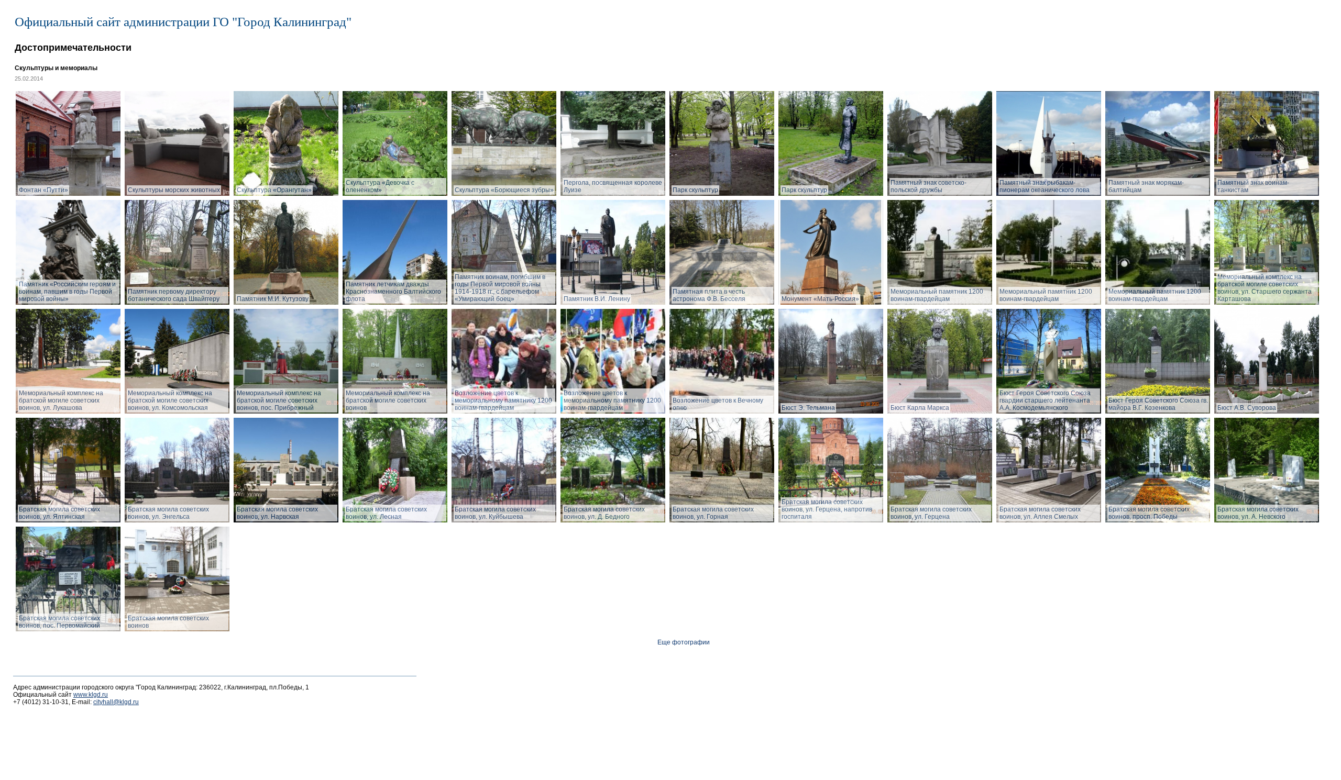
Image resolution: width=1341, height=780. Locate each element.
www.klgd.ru (90, 694)
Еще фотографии (683, 642)
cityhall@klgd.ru (116, 702)
